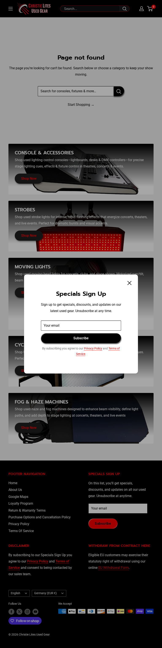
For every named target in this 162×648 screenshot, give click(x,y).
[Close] (129, 283)
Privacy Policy (93, 348)
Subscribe (81, 338)
